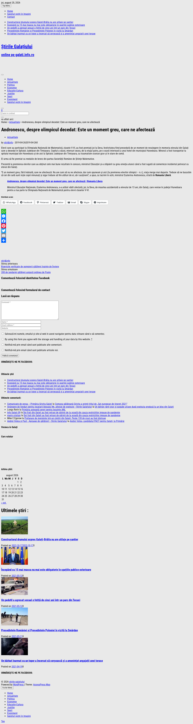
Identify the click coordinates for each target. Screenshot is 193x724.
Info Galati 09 (13, 412)
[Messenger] (96, 216)
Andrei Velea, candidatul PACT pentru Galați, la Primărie (97, 421)
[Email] (96, 235)
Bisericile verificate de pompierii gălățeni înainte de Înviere (30, 266)
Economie (12, 87)
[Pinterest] (96, 225)
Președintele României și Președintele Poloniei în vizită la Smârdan (40, 30)
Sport (9, 96)
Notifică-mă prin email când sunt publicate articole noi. (31, 350)
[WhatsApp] (96, 211)
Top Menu (6, 6)
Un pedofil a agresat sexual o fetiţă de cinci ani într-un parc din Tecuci (41, 27)
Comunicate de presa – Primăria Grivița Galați (29, 403)
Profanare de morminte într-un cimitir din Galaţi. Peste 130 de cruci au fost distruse (65, 418)
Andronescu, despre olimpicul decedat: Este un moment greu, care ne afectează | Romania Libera (55, 181)
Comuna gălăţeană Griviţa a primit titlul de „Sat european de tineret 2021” (91, 403)
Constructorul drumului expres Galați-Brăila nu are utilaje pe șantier (40, 22)
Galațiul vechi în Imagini (19, 14)
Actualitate (12, 82)
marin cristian (14, 415)
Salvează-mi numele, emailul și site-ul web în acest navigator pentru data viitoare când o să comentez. (55, 333)
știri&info (8, 142)
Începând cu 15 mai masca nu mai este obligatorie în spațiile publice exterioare (46, 25)
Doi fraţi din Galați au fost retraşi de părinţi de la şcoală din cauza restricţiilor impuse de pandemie (71, 412)
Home (10, 11)
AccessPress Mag (41, 684)
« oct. (3, 502)
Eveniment (12, 99)
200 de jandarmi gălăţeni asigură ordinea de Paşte (26, 272)
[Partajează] (96, 240)
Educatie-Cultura (15, 90)
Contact (11, 16)
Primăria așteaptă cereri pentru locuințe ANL (44, 409)
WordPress (18, 684)
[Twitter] (96, 230)
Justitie (11, 93)
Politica (11, 84)
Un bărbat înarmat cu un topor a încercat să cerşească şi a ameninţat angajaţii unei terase (51, 33)
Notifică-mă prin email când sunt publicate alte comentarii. (33, 344)
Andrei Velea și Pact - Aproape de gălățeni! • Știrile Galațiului (37, 421)
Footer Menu (7, 687)
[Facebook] (96, 221)
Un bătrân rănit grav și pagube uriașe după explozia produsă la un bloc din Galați (134, 406)
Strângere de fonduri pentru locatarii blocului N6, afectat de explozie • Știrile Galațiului (49, 406)
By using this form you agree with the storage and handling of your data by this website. (48, 339)
